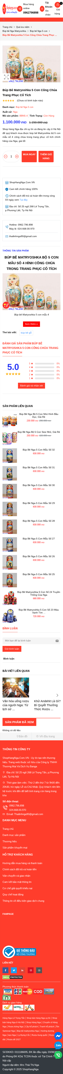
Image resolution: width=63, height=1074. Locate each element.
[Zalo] (58, 1045)
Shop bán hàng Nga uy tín (38, 1018)
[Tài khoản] (42, 9)
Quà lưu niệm (22, 27)
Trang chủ (7, 27)
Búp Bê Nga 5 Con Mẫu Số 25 (39, 574)
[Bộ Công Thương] (19, 951)
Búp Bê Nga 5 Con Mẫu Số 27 (39, 538)
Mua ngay (29, 154)
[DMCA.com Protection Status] (31, 977)
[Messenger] (58, 1035)
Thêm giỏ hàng (46, 156)
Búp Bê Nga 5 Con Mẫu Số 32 (39, 449)
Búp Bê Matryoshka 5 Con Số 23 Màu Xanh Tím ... (39, 611)
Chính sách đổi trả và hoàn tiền (19, 869)
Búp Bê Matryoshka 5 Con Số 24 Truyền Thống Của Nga (38, 593)
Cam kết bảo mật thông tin (17, 881)
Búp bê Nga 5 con (38, 31)
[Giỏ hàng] (57, 5)
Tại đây (24, 199)
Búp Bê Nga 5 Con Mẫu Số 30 (39, 485)
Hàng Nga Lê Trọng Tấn (14, 1018)
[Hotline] (58, 1054)
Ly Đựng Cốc (24, 1035)
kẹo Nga (12, 1035)
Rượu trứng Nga (15, 1026)
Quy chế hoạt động (13, 894)
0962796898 (30, 12)
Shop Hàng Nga (33, 1022)
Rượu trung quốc (39, 1035)
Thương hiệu (10, 841)
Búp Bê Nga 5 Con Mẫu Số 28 (39, 521)
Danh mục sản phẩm (14, 835)
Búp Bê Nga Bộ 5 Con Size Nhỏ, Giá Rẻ (39, 432)
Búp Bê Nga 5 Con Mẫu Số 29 (39, 503)
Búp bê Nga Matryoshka (14, 31)
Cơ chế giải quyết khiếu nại (17, 888)
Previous (6, 695)
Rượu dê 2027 (14, 1039)
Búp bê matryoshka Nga (28, 1031)
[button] (16, 736)
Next (57, 695)
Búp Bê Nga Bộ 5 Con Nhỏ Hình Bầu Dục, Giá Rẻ (38, 415)
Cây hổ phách (31, 1026)
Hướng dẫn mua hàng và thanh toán (22, 863)
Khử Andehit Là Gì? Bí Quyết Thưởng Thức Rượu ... (47, 705)
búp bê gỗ (26, 332)
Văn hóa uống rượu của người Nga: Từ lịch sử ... (16, 705)
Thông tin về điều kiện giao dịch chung (23, 900)
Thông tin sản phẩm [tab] (16, 250)
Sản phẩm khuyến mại (15, 847)
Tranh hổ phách (47, 1026)
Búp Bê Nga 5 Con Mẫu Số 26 (39, 556)
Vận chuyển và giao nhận (16, 875)
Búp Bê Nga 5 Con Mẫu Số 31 (39, 467)
